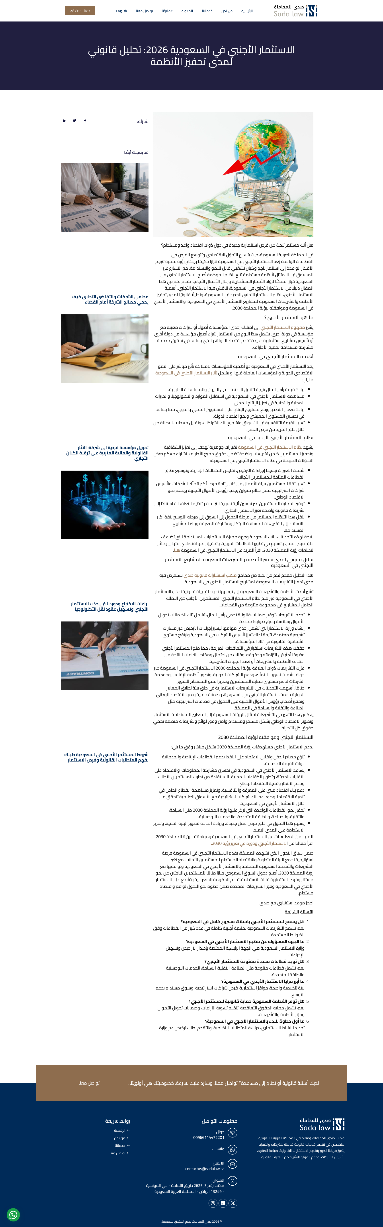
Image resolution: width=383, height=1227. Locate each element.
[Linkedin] (223, 1203)
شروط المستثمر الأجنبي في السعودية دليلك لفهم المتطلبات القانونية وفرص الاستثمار (106, 757)
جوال (220, 1131)
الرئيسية (247, 11)
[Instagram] (213, 1203)
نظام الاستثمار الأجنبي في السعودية (270, 447)
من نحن (227, 11)
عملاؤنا (167, 11)
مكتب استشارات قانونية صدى (210, 575)
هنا (177, 550)
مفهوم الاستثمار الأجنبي (282, 327)
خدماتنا (207, 11)
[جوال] (232, 1132)
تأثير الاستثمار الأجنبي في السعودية (186, 373)
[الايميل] (232, 1164)
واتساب (218, 1149)
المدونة (187, 11)
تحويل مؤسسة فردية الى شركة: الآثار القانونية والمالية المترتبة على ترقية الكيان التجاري (107, 452)
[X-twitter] (233, 1203)
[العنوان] (232, 1181)
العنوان (218, 1180)
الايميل (218, 1163)
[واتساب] (232, 1150)
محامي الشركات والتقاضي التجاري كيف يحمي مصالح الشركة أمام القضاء (110, 299)
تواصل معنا (144, 11)
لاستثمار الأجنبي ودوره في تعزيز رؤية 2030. (249, 843)
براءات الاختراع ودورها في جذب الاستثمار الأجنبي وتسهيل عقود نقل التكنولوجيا (110, 606)
